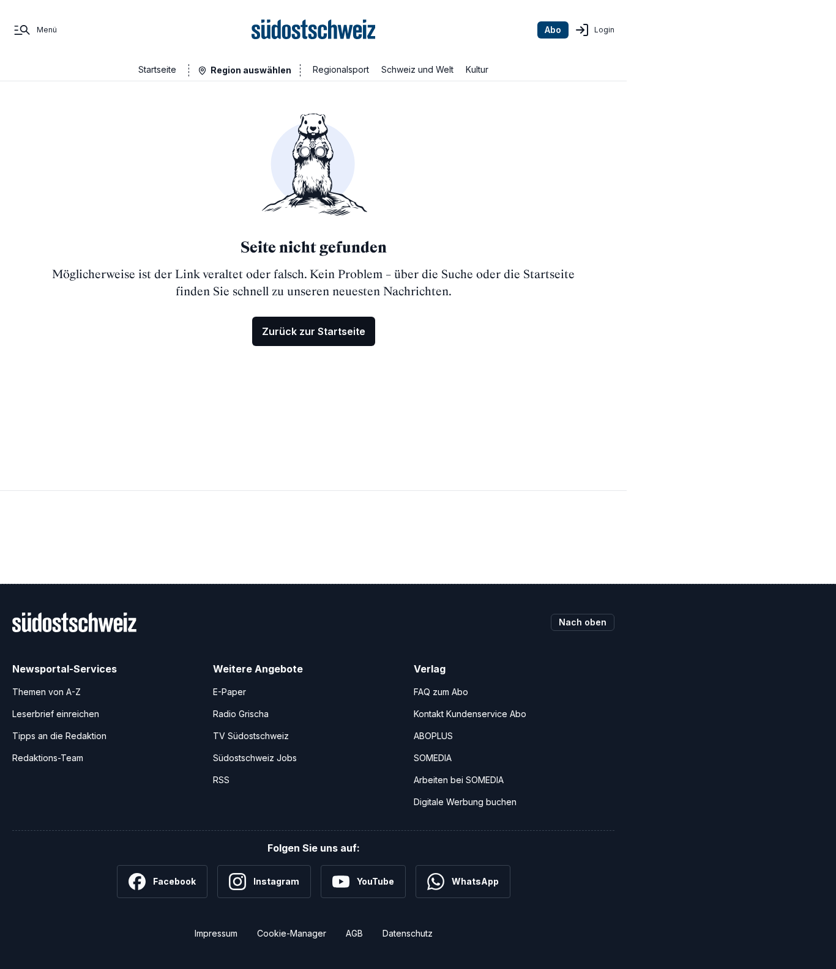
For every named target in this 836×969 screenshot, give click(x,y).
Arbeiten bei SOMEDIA (459, 780)
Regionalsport (341, 69)
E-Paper (229, 692)
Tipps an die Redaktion (59, 736)
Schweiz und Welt (417, 69)
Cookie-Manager (291, 933)
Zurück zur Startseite (313, 331)
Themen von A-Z (46, 692)
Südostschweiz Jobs (255, 758)
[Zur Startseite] (314, 30)
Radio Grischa (241, 714)
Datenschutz (408, 933)
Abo (553, 29)
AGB (354, 933)
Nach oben (582, 622)
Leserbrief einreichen (55, 714)
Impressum (216, 933)
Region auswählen (251, 70)
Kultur (477, 69)
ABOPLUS (433, 736)
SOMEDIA (433, 758)
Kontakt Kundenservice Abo (470, 714)
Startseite (157, 69)
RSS (221, 780)
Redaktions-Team (47, 758)
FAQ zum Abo (441, 692)
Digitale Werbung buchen (465, 802)
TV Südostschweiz (251, 736)
